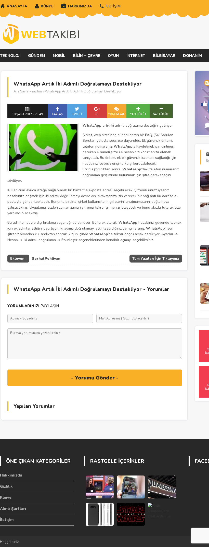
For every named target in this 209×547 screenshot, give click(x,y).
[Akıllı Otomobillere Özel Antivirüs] (162, 514)
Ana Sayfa (21, 91)
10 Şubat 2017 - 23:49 (27, 114)
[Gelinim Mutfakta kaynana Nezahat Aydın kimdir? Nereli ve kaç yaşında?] (100, 486)
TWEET (77, 114)
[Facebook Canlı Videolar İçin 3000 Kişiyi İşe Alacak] (131, 486)
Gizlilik (6, 486)
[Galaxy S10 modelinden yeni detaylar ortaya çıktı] (100, 514)
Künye (5, 497)
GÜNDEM (36, 55)
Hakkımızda (11, 475)
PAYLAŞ (57, 114)
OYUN (113, 55)
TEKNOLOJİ (10, 55)
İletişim (7, 519)
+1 (97, 114)
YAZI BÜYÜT (138, 114)
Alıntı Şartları (13, 508)
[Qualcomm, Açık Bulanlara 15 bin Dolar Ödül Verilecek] (162, 486)
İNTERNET (135, 55)
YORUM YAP (116, 114)
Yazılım (37, 91)
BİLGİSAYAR (164, 55)
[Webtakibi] (41, 34)
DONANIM (192, 55)
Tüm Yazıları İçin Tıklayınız (155, 258)
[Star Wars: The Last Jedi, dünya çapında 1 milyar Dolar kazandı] (131, 514)
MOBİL (59, 55)
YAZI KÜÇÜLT (161, 114)
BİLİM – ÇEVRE (86, 55)
